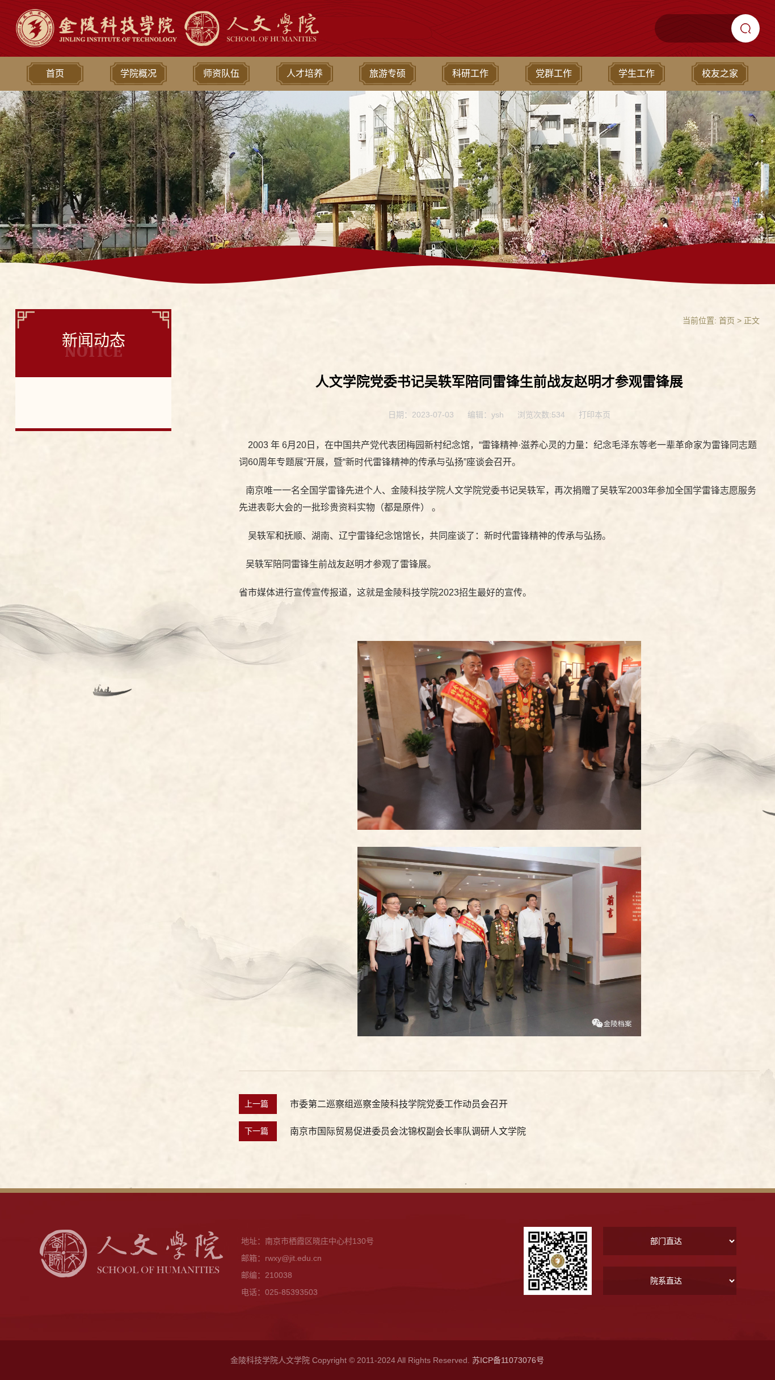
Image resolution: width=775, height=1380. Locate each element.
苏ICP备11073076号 (508, 1360)
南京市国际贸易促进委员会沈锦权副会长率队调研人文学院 (408, 1131)
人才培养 (305, 73)
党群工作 (554, 73)
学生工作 (636, 73)
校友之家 (720, 73)
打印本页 (594, 414)
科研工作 (470, 73)
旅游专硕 (387, 73)
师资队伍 (221, 73)
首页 (55, 73)
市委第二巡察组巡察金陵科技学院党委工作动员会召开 (399, 1104)
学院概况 (138, 73)
